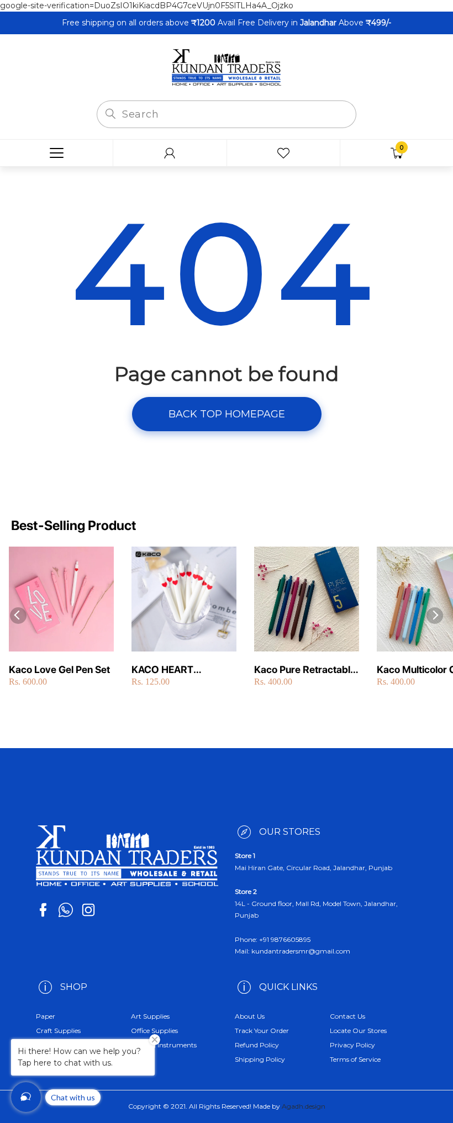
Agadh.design (303, 1106)
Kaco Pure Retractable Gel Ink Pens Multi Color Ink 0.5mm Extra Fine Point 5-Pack (305, 670)
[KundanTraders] (226, 67)
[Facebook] (43, 910)
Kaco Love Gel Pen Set (59, 669)
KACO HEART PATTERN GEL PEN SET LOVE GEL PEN (183, 670)
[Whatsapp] (66, 910)
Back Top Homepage (226, 414)
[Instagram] (88, 910)
